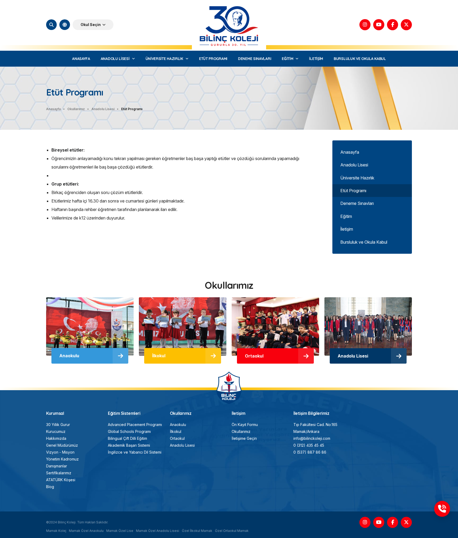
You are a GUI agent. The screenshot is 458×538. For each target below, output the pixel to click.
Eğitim (346, 216)
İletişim (346, 229)
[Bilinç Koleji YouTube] (378, 24)
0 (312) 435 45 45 (308, 445)
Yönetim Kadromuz (62, 459)
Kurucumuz (55, 431)
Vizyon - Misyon (60, 452)
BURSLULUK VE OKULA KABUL (360, 58)
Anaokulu (178, 424)
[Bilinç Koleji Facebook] (392, 24)
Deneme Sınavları (357, 203)
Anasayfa (349, 152)
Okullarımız (241, 431)
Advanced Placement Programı (135, 424)
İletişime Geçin (244, 438)
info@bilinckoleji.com (311, 438)
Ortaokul (177, 438)
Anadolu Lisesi (354, 164)
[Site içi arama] (51, 24)
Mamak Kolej (56, 531)
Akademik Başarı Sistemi (129, 445)
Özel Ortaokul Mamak (232, 531)
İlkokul (175, 431)
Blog (50, 486)
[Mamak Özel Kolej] (229, 374)
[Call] (442, 509)
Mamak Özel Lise (119, 531)
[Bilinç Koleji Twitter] (406, 24)
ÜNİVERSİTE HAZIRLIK (164, 58)
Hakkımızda (56, 438)
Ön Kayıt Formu (245, 424)
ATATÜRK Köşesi (60, 479)
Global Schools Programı (129, 431)
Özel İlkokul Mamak (197, 531)
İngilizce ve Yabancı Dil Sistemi (134, 452)
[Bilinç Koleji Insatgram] (365, 24)
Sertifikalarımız (58, 473)
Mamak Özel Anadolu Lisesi (157, 531)
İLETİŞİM (316, 58)
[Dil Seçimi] (64, 24)
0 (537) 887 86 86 (309, 452)
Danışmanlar (56, 466)
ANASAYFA (81, 58)
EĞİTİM (287, 58)
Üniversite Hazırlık (357, 177)
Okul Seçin (91, 24)
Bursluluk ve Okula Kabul (363, 242)
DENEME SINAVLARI (254, 58)
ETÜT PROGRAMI (213, 58)
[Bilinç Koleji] (229, 5)
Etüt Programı (353, 190)
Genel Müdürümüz (62, 445)
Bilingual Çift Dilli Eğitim (127, 438)
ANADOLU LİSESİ (115, 58)
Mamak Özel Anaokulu (86, 531)
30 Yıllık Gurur (58, 424)
